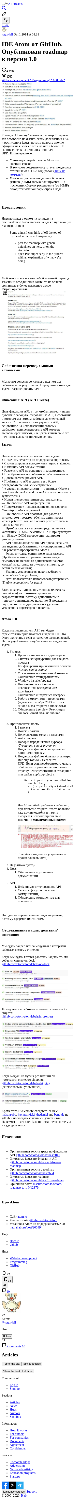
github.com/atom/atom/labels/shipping (26, 1083)
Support (31, 1491)
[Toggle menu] (3, 4)
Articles (15, 1402)
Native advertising (21, 1469)
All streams (15, 3)
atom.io (22, 1216)
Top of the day (11, 1363)
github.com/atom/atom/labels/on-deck (25, 964)
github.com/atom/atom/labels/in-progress (27, 1016)
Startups (15, 1476)
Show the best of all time (17, 1371)
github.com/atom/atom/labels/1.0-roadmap (36, 1180)
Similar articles (32, 1363)
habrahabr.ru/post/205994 (26, 1227)
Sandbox (15, 1416)
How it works (18, 1430)
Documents (17, 1441)
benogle (59, 1114)
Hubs (13, 1409)
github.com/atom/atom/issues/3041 (38, 1155)
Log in (14, 1385)
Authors (15, 1413)
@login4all (9, 1322)
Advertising (17, 1465)
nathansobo (9, 1114)
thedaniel (42, 1114)
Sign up (15, 1388)
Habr (24, 1495)
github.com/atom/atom (43, 1220)
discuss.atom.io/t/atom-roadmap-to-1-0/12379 (36, 1185)
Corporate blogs (20, 1462)
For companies (19, 1437)
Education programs (22, 1473)
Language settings (14, 1491)
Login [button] (5, 25)
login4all (7, 34)
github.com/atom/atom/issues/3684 (32, 1173)
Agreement (17, 1444)
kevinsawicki (26, 1114)
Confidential (18, 1448)
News (13, 1406)
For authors (17, 1434)
